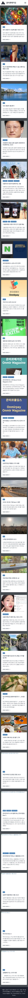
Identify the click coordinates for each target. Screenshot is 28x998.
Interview (10, 180)
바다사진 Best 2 (7, 933)
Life (4, 27)
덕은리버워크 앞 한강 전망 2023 (12, 774)
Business (5, 140)
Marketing (16, 180)
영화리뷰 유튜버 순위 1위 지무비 (12, 341)
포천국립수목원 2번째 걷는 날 (11, 578)
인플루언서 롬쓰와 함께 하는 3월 (12, 183)
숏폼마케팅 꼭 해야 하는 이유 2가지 (12, 617)
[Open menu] (25, 2)
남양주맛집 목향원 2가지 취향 (11, 463)
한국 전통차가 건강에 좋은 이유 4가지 (13, 29)
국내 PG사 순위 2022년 (9, 302)
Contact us (11, 377)
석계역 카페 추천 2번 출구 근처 (11, 737)
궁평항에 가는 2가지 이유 (10, 972)
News (4, 299)
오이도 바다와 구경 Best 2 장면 (11, 502)
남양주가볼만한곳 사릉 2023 (11, 895)
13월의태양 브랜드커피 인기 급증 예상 (13, 224)
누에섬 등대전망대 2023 (9, 539)
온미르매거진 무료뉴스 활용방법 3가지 (13, 856)
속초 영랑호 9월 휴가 (8, 105)
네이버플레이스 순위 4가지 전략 (11, 263)
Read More (6, 39)
